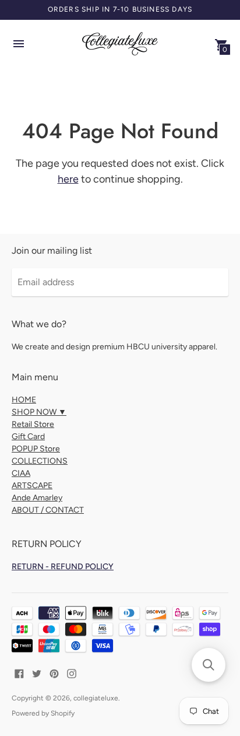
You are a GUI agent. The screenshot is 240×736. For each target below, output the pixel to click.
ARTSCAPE (32, 485)
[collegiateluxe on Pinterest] (54, 672)
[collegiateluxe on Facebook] (19, 672)
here (68, 179)
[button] (208, 665)
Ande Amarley (37, 498)
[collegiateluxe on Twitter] (36, 672)
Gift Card (28, 436)
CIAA (21, 473)
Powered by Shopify (43, 713)
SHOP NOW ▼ (39, 412)
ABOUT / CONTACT (48, 510)
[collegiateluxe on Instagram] (71, 672)
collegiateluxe (95, 698)
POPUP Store (36, 449)
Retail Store (33, 424)
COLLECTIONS (40, 461)
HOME (24, 400)
